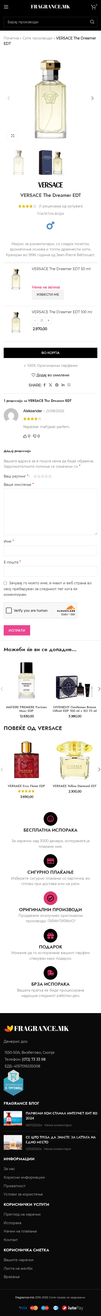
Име (9, 541)
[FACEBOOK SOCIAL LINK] (44, 385)
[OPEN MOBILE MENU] (6, 7)
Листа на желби (18, 1268)
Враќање (12, 1277)
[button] (8, 98)
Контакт (11, 1240)
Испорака (12, 1223)
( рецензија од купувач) (61, 206)
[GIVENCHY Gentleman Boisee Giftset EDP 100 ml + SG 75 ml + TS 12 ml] (74, 681)
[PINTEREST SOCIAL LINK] (57, 385)
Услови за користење (23, 1194)
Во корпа (50, 353)
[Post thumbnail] (13, 1119)
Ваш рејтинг (16, 476)
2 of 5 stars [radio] (39, 476)
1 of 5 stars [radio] (35, 476)
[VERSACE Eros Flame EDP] (26, 759)
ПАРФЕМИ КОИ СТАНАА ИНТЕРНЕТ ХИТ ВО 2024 (61, 1116)
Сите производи (37, 38)
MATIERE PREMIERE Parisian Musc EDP (26, 709)
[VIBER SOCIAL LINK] (69, 385)
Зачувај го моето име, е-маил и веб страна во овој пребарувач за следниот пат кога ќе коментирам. (48, 589)
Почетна (11, 38)
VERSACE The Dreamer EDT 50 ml (61, 269)
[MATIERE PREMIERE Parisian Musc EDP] (26, 681)
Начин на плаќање (20, 1231)
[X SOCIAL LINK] (50, 385)
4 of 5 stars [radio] (46, 476)
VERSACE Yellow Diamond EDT (75, 786)
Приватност (14, 1186)
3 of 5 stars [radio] (42, 476)
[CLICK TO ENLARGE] (12, 135)
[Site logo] (50, 6)
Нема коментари (58, 1125)
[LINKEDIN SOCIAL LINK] (63, 385)
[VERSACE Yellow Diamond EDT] (74, 759)
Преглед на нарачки (22, 1214)
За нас (9, 1169)
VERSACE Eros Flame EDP (26, 786)
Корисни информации (24, 1177)
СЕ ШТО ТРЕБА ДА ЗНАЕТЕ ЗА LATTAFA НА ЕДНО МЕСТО (61, 1140)
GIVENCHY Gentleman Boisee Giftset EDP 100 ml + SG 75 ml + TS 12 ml (75, 711)
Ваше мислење (19, 484)
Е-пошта (12, 562)
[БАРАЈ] (92, 22)
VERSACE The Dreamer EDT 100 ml (62, 312)
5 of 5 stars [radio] (50, 476)
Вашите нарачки (19, 1260)
